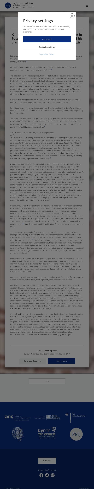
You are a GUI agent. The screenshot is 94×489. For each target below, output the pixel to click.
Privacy (51, 54)
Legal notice (44, 54)
